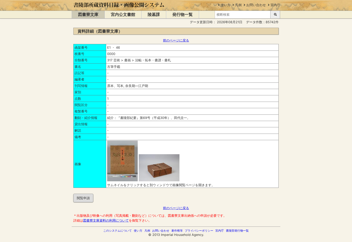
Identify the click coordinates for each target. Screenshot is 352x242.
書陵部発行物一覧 (237, 230)
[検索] (275, 14)
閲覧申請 (83, 198)
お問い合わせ (256, 5)
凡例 (238, 5)
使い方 (225, 5)
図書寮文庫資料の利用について (106, 220)
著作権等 (177, 230)
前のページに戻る (176, 40)
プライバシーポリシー (199, 230)
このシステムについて (117, 230)
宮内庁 (275, 5)
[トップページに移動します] (119, 9)
